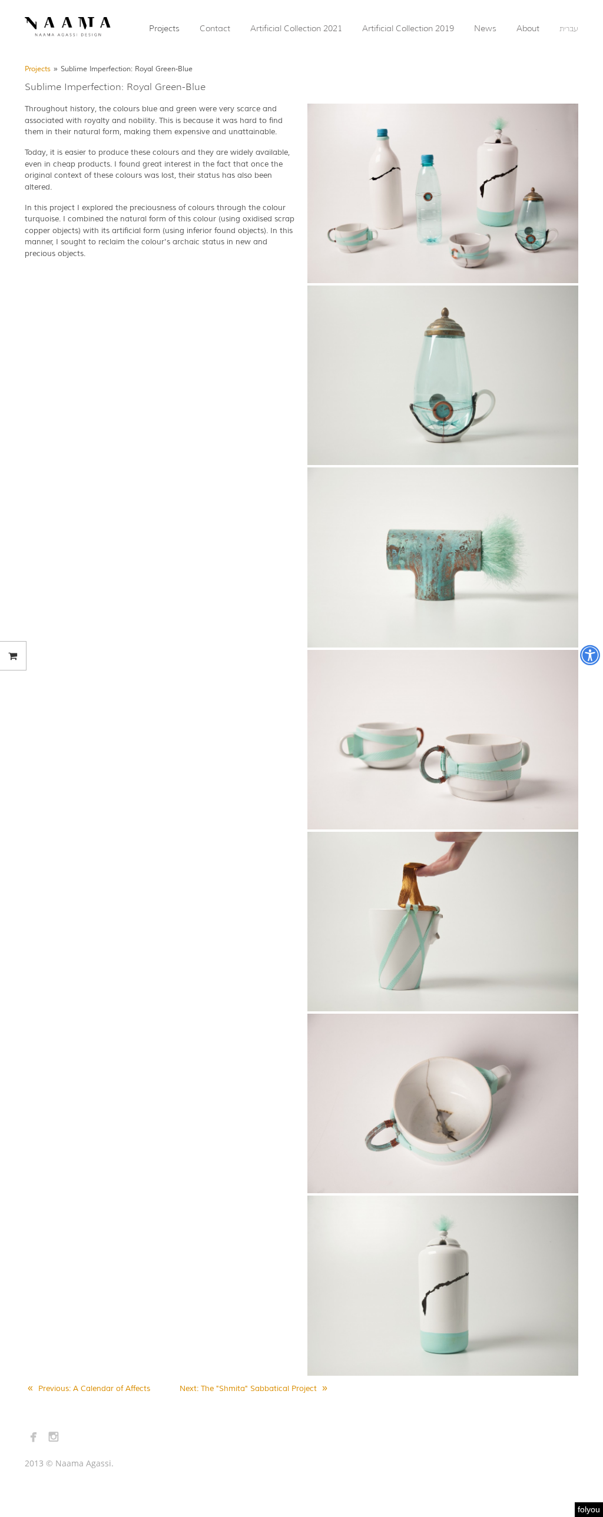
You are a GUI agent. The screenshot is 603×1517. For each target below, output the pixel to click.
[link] (68, 28)
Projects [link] (38, 69)
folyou (589, 1509)
